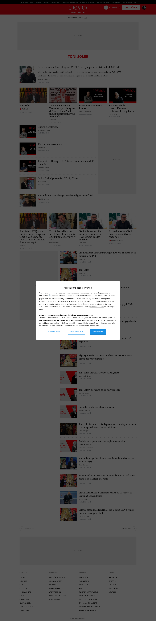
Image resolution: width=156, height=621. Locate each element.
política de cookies (96, 307)
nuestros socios (73, 293)
